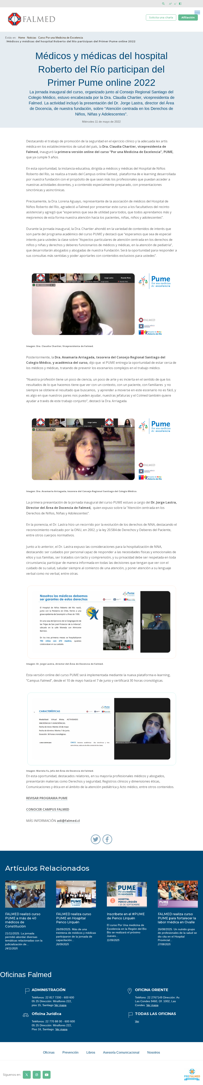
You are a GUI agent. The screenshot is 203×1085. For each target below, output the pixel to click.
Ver (137, 1021)
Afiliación (188, 17)
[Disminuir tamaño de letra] (175, 3)
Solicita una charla (161, 17)
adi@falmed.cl (68, 820)
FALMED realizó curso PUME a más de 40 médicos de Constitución (22, 920)
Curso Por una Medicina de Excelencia (60, 37)
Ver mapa (60, 1005)
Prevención (70, 1052)
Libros (90, 1052)
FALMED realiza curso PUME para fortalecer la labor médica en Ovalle (177, 918)
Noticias (31, 37)
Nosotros (153, 1052)
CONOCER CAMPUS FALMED (47, 809)
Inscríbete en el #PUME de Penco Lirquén (126, 916)
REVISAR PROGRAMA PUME (46, 798)
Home (21, 37)
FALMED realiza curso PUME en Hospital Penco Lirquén (73, 918)
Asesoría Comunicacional (121, 1052)
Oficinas (49, 1052)
